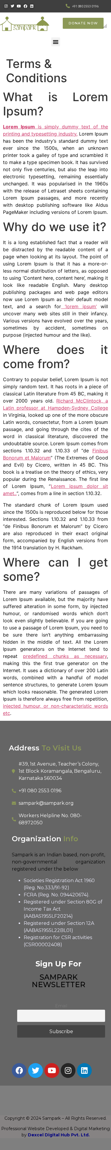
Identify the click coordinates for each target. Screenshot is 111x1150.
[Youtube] (19, 6)
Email (61, 1006)
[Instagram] (6, 6)
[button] (55, 41)
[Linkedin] (31, 6)
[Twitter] (12, 6)
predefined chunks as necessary (65, 656)
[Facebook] (25, 6)
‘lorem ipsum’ (79, 306)
